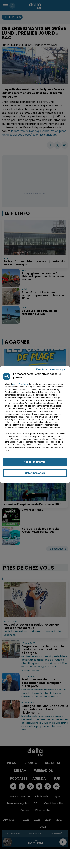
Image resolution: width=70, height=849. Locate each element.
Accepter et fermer (35, 462)
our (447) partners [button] (20, 384)
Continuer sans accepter (51, 369)
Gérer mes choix (35, 473)
